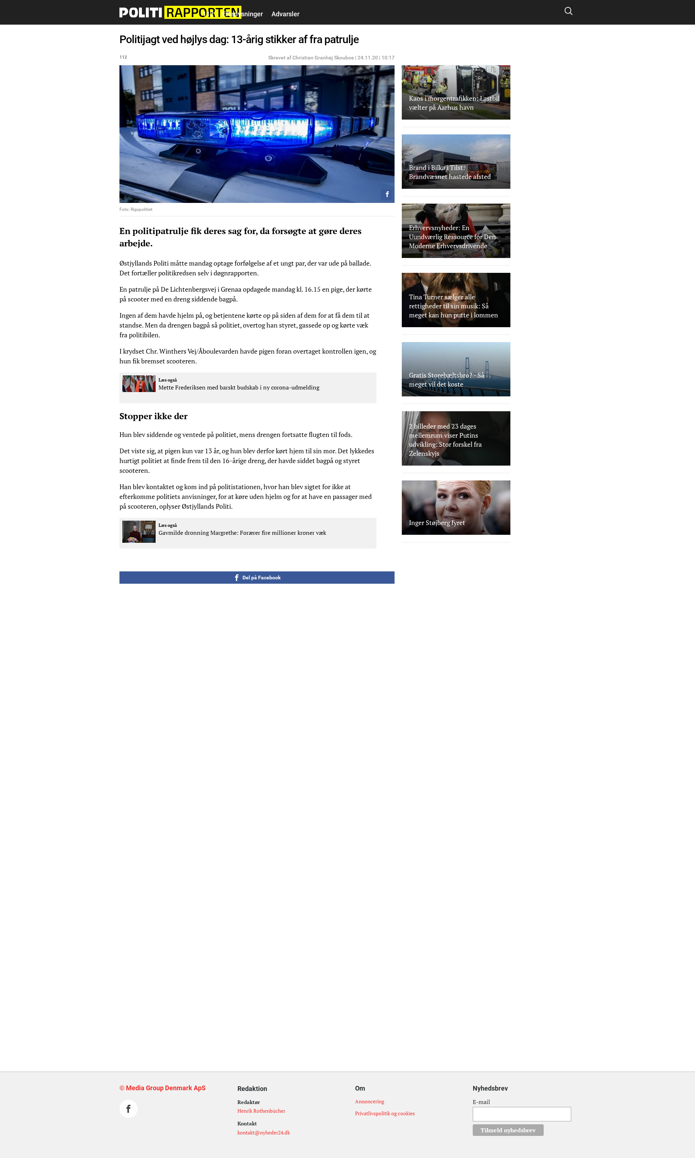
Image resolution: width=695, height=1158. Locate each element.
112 (208, 14)
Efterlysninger (242, 14)
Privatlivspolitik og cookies (385, 1113)
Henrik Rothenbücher (261, 1110)
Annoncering (369, 1101)
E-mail (481, 1102)
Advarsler (285, 14)
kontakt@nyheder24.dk (263, 1132)
